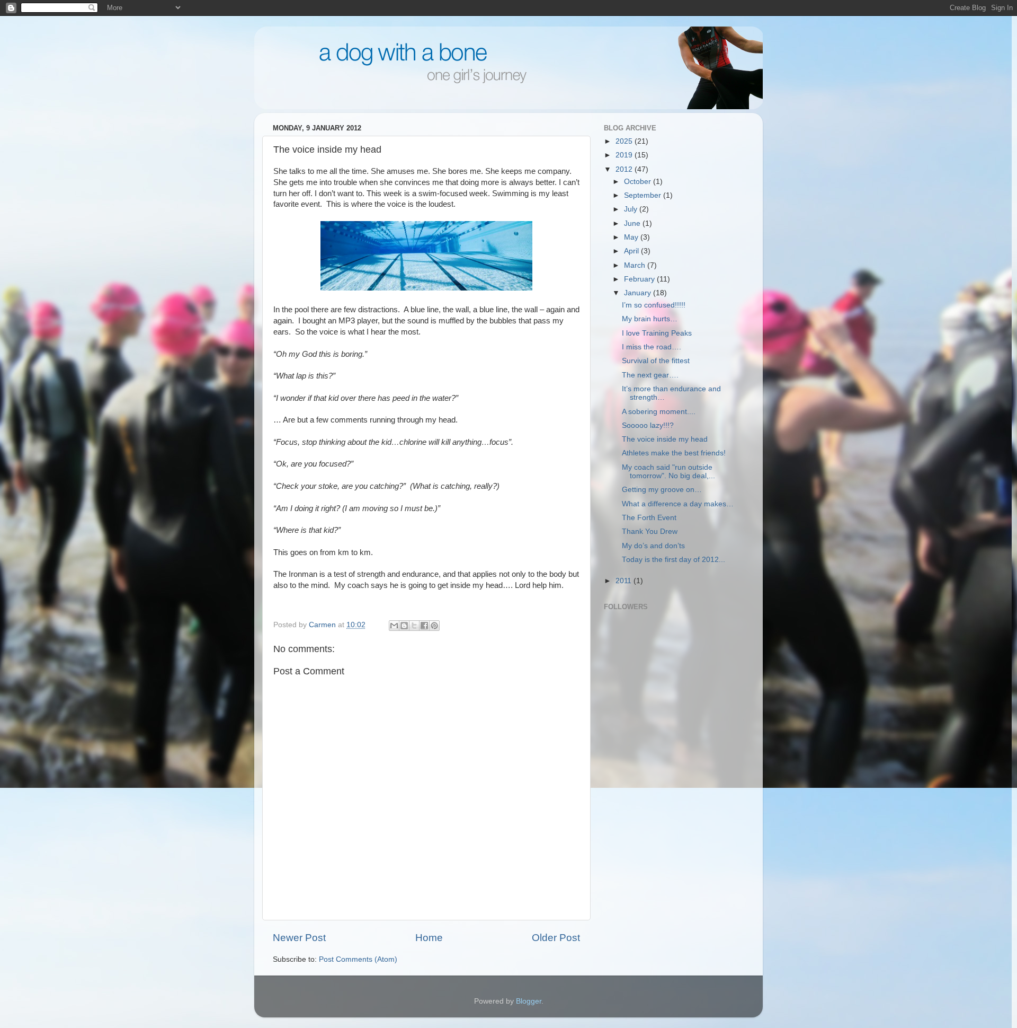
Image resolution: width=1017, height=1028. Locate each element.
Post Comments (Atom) (358, 959)
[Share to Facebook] (424, 625)
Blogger (528, 1001)
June (633, 223)
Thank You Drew (649, 531)
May (632, 237)
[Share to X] (414, 625)
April (632, 251)
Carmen (323, 625)
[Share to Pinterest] (434, 625)
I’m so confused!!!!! (653, 305)
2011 (624, 581)
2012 (625, 169)
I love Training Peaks (657, 333)
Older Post (556, 937)
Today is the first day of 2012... (673, 560)
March (635, 265)
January (638, 293)
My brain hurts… (649, 319)
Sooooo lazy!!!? (648, 425)
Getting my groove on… (662, 490)
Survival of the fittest (656, 361)
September (643, 195)
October (638, 182)
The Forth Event (649, 518)
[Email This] (394, 625)
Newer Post (299, 937)
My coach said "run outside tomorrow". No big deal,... (668, 471)
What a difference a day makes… (678, 504)
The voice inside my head (665, 439)
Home (429, 937)
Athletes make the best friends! (674, 453)
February (640, 279)
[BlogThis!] (404, 625)
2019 (625, 155)
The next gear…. (650, 375)
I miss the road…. (651, 347)
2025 (625, 141)
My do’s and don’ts (653, 546)
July (631, 209)
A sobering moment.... (658, 412)
